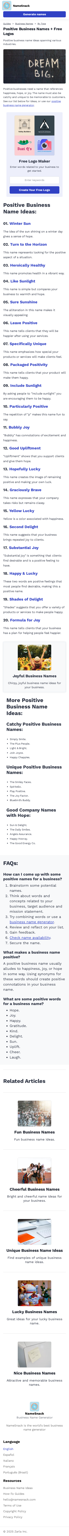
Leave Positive (23, 323)
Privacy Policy (12, 1517)
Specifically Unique (28, 344)
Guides (7, 23)
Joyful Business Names (34, 676)
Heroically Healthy (27, 265)
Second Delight (23, 527)
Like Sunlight (22, 281)
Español (8, 1454)
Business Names (24, 23)
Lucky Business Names (34, 1311)
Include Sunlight (25, 385)
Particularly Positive (28, 406)
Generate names (34, 14)
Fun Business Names (34, 1132)
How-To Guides (13, 1493)
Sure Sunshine (23, 302)
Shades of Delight (26, 599)
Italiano (8, 1460)
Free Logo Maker (34, 161)
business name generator (32, 922)
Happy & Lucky (23, 573)
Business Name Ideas (18, 1488)
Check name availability (30, 938)
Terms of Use (12, 1505)
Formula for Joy (25, 620)
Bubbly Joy (19, 427)
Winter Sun (20, 223)
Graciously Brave (25, 490)
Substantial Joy (24, 547)
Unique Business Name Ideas (34, 1250)
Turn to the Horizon (28, 244)
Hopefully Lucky (24, 469)
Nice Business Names (34, 1373)
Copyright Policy (14, 1511)
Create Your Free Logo (34, 190)
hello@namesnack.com (19, 1499)
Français (9, 1466)
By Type (42, 23)
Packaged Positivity (29, 364)
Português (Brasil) (15, 1472)
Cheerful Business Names (35, 1189)
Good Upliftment (25, 448)
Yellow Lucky (21, 511)
